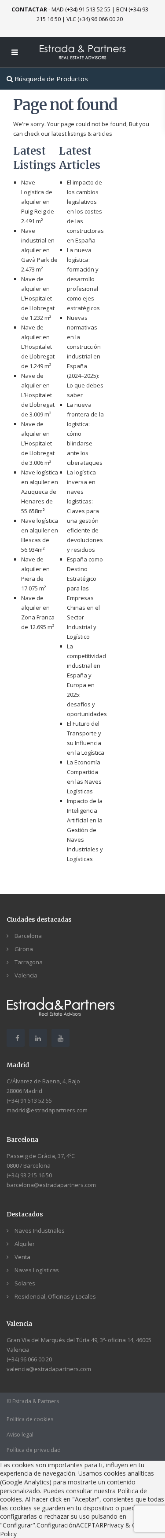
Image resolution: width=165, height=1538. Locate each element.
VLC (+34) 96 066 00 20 (94, 19)
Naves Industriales (40, 1230)
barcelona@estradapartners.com (51, 1185)
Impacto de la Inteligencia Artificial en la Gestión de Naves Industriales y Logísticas (85, 830)
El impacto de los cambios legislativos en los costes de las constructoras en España (85, 211)
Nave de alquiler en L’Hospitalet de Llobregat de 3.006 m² (38, 443)
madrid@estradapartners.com (47, 1110)
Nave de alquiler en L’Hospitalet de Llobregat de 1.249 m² (38, 346)
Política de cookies (30, 1419)
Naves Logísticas (37, 1270)
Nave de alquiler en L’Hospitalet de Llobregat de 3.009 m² (38, 395)
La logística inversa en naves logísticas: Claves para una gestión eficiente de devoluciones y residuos (85, 511)
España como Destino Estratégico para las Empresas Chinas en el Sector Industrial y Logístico (85, 598)
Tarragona (29, 962)
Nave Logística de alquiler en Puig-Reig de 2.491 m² (37, 201)
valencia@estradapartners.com (49, 1369)
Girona (24, 949)
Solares (25, 1283)
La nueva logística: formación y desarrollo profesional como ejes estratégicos (83, 279)
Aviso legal (20, 1434)
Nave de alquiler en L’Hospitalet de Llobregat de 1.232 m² (38, 298)
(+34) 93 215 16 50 (29, 1175)
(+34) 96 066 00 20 (29, 1359)
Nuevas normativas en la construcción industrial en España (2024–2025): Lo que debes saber (85, 356)
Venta (22, 1257)
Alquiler (25, 1244)
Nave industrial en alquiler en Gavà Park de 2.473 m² (39, 250)
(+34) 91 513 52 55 (29, 1100)
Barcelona (28, 936)
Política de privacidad (34, 1450)
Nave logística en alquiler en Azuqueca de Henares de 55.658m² (39, 491)
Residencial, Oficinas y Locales (55, 1296)
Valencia (26, 975)
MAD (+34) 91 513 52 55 (80, 9)
